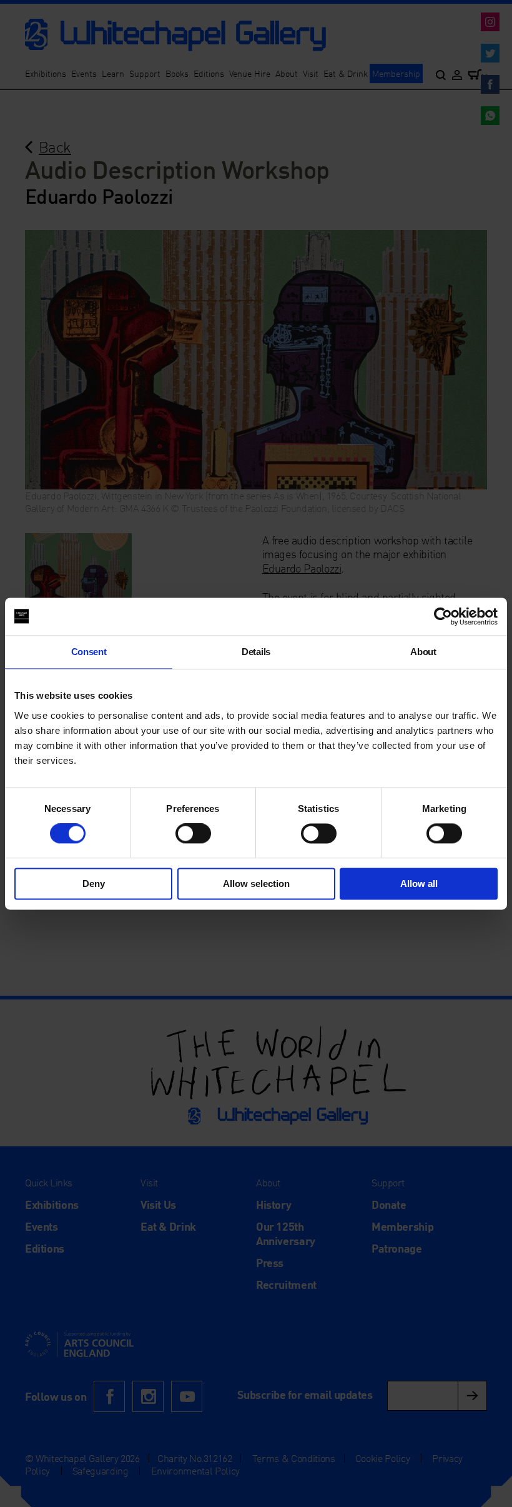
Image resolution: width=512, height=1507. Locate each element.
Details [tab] (256, 651)
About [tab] (423, 651)
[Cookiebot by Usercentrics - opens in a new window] (443, 616)
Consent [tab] (89, 651)
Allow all (419, 883)
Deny (93, 883)
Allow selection (256, 883)
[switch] (193, 834)
